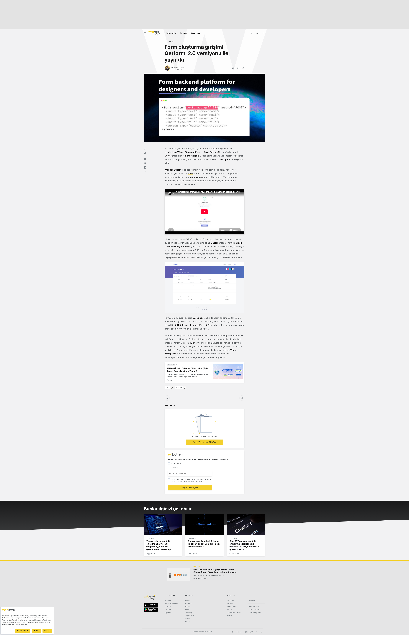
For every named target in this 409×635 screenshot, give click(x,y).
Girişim (188, 606)
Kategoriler (171, 33)
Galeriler (168, 609)
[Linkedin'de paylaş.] (145, 167)
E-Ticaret (188, 603)
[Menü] (145, 33)
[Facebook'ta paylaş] (145, 159)
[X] (232, 631)
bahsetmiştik (192, 155)
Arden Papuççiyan (200, 578)
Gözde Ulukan (234, 554)
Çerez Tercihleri (253, 606)
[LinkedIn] (237, 631)
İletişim (229, 616)
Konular (183, 33)
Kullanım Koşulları (254, 612)
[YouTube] (241, 631)
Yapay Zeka (150, 538)
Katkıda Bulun (232, 606)
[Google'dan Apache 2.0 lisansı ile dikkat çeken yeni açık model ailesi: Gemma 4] (204, 524)
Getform (179, 388)
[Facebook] (255, 631)
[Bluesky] (251, 631)
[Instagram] (246, 631)
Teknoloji (188, 612)
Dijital (187, 600)
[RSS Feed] (260, 631)
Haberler (168, 600)
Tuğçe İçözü (150, 554)
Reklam (229, 609)
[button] (204, 287)
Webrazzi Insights (171, 603)
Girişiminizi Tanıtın (234, 612)
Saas (167, 388)
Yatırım (188, 619)
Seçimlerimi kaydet (190, 488)
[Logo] (154, 33)
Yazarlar (230, 603)
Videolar (168, 606)
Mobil (187, 609)
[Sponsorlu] (228, 372)
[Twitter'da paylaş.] (145, 163)
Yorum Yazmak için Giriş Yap (204, 442)
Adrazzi (169, 380)
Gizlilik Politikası (254, 609)
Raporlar (168, 612)
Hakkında (230, 600)
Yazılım (168, 42)
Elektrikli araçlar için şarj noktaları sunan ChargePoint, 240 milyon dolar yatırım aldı (215, 570)
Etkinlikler (195, 33)
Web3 (187, 622)
